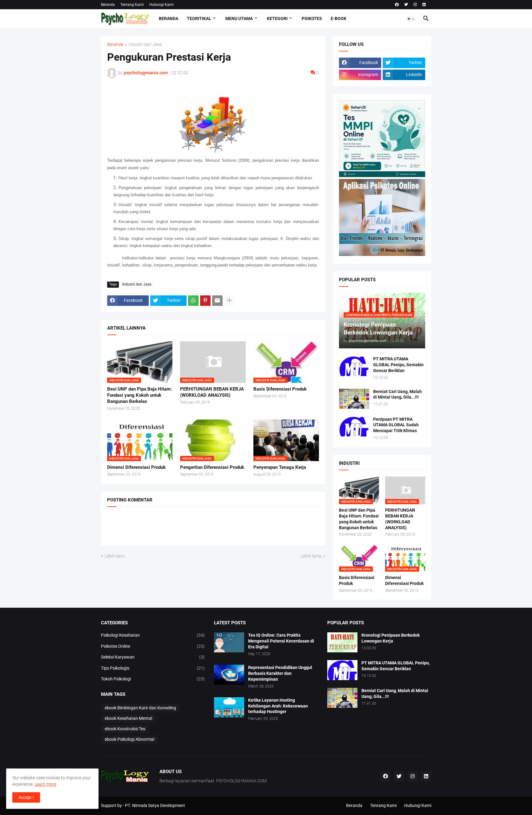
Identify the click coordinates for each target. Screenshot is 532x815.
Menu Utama (239, 18)
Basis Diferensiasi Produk (280, 389)
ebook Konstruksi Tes (125, 728)
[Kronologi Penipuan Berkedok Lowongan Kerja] (342, 642)
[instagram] (415, 4)
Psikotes (312, 18)
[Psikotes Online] (382, 175)
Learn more (45, 784)
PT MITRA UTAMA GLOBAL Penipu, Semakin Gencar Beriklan (398, 364)
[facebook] (397, 4)
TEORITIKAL (199, 18)
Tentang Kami (132, 4)
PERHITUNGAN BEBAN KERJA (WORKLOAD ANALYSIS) (212, 392)
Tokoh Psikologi (153, 678)
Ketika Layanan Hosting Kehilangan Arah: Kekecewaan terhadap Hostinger (278, 706)
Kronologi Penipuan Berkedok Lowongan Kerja (390, 638)
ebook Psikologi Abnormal (129, 739)
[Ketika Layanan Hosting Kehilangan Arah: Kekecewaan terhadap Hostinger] (229, 707)
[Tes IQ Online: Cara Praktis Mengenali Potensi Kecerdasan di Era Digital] (229, 642)
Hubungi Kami (161, 4)
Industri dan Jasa (145, 44)
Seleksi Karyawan (153, 657)
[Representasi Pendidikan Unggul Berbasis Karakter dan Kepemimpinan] (229, 675)
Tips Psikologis (153, 668)
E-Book (338, 18)
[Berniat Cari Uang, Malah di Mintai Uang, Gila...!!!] (354, 399)
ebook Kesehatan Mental (128, 718)
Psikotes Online (153, 646)
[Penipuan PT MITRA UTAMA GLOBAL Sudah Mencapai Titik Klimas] (354, 426)
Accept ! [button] (26, 797)
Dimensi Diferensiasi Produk (136, 467)
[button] (411, 19)
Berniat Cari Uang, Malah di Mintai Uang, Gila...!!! (397, 394)
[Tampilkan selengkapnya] (229, 300)
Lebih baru (115, 555)
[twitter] (406, 4)
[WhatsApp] (193, 300)
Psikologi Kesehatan (153, 635)
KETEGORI (277, 18)
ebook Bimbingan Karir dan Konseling (140, 707)
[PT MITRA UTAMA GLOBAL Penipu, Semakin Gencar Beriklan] (354, 366)
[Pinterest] (205, 300)
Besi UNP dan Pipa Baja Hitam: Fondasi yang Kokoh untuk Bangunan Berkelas (139, 395)
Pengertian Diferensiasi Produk (212, 467)
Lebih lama (311, 555)
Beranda (108, 4)
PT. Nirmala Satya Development (155, 805)
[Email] (217, 300)
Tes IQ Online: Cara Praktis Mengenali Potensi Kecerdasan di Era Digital (281, 641)
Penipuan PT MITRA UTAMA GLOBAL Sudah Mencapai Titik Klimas (396, 425)
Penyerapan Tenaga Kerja (279, 467)
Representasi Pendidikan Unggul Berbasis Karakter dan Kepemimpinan (280, 673)
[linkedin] (424, 4)
